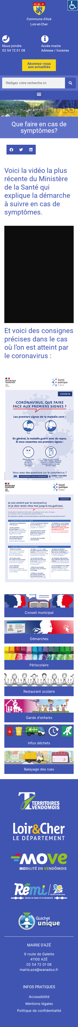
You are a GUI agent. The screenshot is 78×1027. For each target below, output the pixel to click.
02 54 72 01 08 (39, 964)
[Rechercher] (70, 83)
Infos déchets (39, 743)
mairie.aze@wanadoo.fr (39, 969)
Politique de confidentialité (39, 1010)
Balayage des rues (39, 769)
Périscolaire (39, 665)
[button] (39, 94)
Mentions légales (39, 1003)
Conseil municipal (39, 612)
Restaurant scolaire (39, 691)
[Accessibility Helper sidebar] (73, 5)
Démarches (39, 639)
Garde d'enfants (39, 717)
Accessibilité (39, 996)
